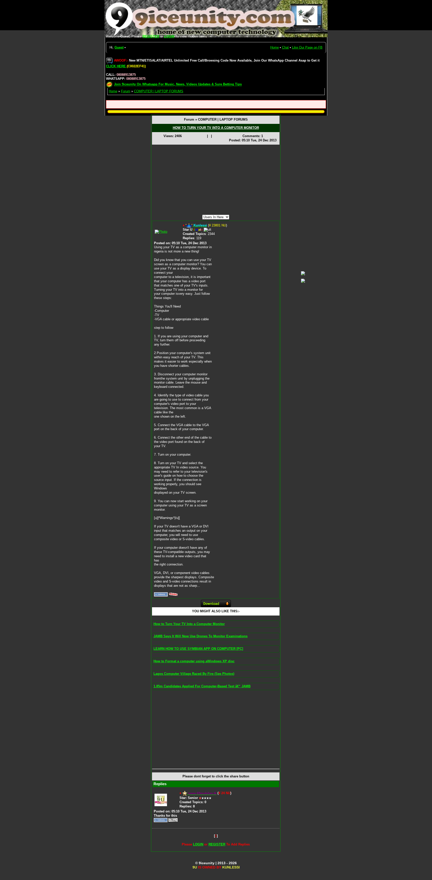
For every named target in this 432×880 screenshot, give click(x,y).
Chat (285, 47)
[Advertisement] (216, 180)
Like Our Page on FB (307, 47)
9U (194, 867)
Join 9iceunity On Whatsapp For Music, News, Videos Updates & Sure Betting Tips (178, 84)
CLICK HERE (116, 66)
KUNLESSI (231, 867)
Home (274, 47)
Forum (125, 91)
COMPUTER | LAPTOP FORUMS (158, 91)
